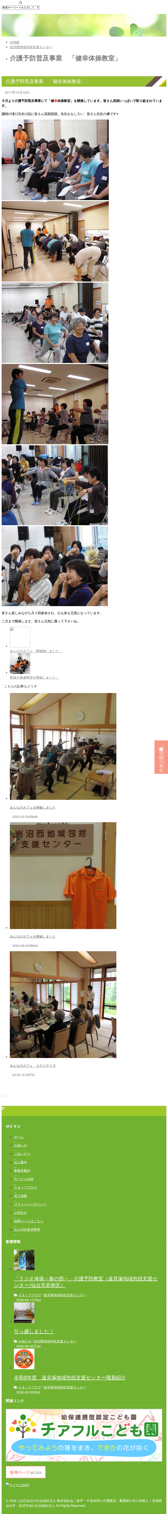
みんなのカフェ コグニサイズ (33, 1066)
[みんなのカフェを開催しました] (63, 798)
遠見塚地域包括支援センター (65, 1295)
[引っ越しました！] (24, 1321)
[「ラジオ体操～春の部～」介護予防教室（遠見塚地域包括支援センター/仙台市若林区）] (24, 1268)
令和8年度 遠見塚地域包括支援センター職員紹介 (70, 1377)
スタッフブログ (29, 1295)
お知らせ (24, 1341)
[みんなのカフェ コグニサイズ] (63, 1056)
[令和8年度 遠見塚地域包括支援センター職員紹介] (24, 1367)
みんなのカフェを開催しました (33, 807)
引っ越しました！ (34, 1331)
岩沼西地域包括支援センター (55, 1341)
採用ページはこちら (161, 757)
